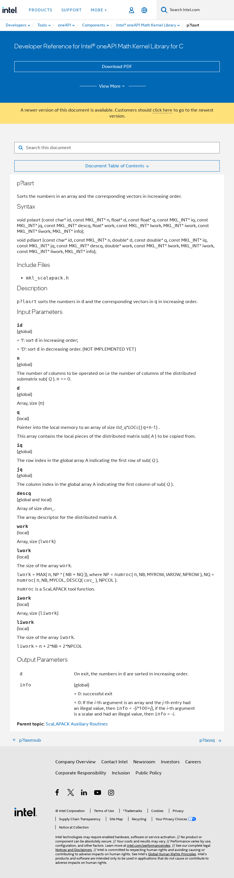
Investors (170, 762)
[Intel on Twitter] (70, 793)
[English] (144, 10)
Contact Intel (114, 762)
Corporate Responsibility (80, 773)
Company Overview (75, 762)
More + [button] (99, 10)
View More (110, 86)
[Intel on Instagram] (111, 793)
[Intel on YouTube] (98, 793)
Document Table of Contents (114, 166)
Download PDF (117, 66)
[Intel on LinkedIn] (84, 793)
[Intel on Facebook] (57, 793)
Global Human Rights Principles (172, 854)
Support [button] (71, 10)
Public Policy (149, 773)
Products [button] (40, 10)
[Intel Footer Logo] (25, 812)
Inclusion (121, 773)
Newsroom (144, 762)
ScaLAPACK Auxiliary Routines (77, 724)
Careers (193, 762)
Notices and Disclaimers (73, 850)
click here (162, 110)
